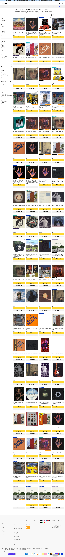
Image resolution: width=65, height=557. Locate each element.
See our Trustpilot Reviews (18, 533)
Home (3, 6)
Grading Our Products (17, 535)
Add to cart (18, 36)
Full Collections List (18, 548)
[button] (51, 15)
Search (3, 548)
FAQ (27, 549)
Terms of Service (16, 536)
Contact (53, 6)
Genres (14, 6)
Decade (23, 6)
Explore (28, 6)
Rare (19, 6)
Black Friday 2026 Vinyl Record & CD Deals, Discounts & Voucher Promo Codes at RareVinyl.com (35, 548)
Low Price (34, 6)
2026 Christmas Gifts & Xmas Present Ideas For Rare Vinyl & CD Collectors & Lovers (14, 549)
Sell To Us (43, 6)
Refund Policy (16, 532)
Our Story (48, 6)
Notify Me (32, 187)
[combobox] (31, 3)
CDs (38, 6)
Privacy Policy (16, 537)
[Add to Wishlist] (24, 17)
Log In (61, 6)
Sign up (27, 527)
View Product (19, 39)
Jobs (14, 524)
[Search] (56, 3)
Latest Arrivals (8, 6)
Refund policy (13, 548)
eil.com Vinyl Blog (17, 539)
